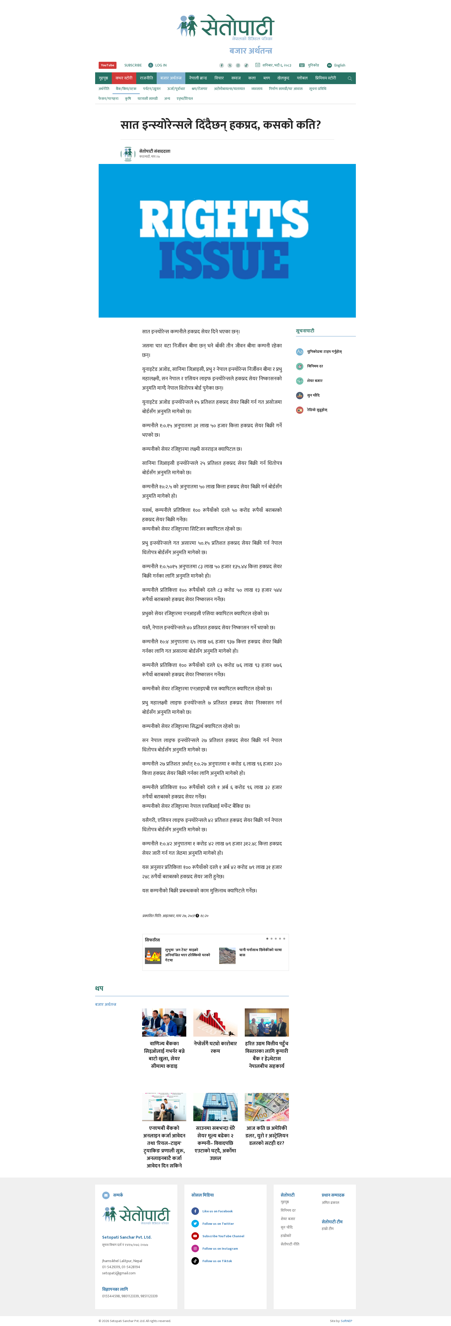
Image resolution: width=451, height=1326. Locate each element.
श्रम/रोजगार (199, 89)
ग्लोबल (302, 78)
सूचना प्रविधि (317, 89)
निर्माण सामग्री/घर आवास (286, 89)
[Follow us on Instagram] (238, 65)
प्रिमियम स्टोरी (325, 78)
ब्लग (266, 78)
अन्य (167, 99)
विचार (219, 78)
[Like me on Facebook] (130, 160)
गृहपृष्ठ (285, 1202)
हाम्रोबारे (286, 1236)
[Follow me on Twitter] (134, 156)
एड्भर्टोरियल (185, 99)
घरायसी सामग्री (148, 99)
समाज (236, 78)
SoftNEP (346, 1321)
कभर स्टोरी (124, 78)
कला (252, 78)
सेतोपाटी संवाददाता (154, 151)
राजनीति (146, 78)
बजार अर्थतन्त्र (171, 78)
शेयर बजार (288, 1219)
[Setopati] (136, 1215)
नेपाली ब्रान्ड (198, 78)
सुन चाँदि (287, 1228)
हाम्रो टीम (328, 1229)
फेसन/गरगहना (108, 99)
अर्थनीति (103, 89)
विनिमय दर (288, 1211)
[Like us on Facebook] (221, 65)
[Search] (350, 78)
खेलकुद (283, 78)
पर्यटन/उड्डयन (152, 89)
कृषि (128, 99)
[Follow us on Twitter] (229, 65)
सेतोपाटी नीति (290, 1244)
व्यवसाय (256, 89)
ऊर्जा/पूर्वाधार (176, 89)
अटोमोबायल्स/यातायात (229, 89)
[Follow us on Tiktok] (246, 65)
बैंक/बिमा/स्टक (126, 89)
